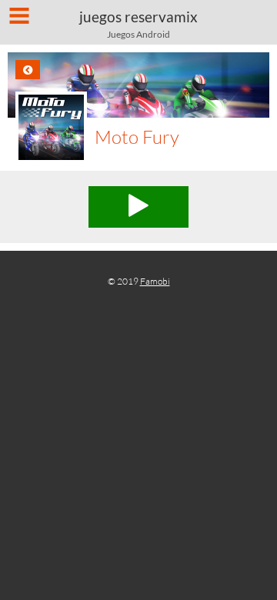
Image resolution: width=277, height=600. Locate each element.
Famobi (155, 281)
